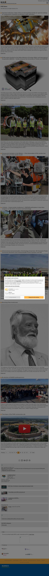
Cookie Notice (18, 280)
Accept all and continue (34, 297)
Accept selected (12, 297)
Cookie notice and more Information (12, 286)
